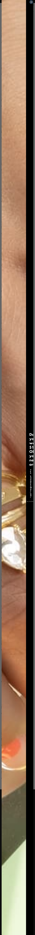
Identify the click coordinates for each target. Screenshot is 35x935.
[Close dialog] (31, 2)
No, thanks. (30, 501)
